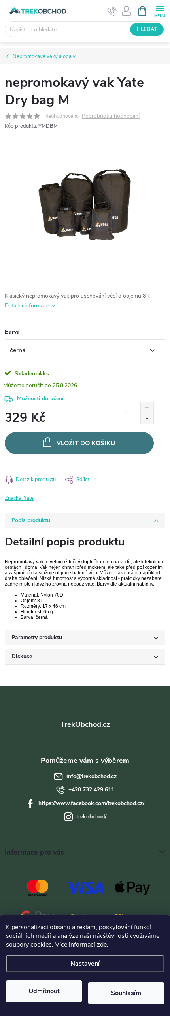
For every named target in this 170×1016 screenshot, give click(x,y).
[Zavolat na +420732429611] (112, 11)
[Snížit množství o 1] (146, 418)
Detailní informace (27, 305)
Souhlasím (126, 993)
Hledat (147, 29)
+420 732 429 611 (91, 789)
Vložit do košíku (86, 443)
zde (102, 944)
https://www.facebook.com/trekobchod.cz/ (91, 803)
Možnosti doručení (40, 398)
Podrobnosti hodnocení (111, 116)
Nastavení (85, 963)
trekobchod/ (91, 816)
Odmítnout (44, 991)
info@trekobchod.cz (91, 776)
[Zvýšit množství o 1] (146, 407)
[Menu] (159, 10)
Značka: (19, 498)
